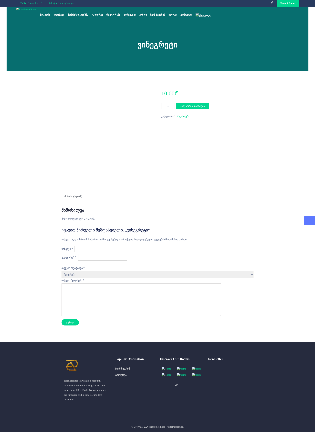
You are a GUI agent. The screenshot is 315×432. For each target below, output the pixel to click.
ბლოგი (172, 14)
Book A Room (287, 3)
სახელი (67, 249)
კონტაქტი (186, 14)
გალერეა (97, 14)
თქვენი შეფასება (73, 280)
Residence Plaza (157, 427)
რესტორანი (113, 14)
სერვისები (130, 14)
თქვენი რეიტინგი (73, 268)
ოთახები (59, 14)
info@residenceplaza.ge (61, 3)
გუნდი (143, 14)
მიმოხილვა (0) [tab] (73, 196)
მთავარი (45, 14)
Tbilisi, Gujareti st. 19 (30, 3)
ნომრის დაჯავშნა (78, 14)
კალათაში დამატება (192, 106)
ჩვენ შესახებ (157, 14)
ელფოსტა (69, 257)
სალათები (183, 116)
